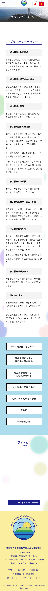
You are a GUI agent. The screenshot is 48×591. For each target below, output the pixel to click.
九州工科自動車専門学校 (24, 398)
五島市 (24, 410)
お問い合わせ (11, 578)
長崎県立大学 (24, 421)
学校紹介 (22, 570)
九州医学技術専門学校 (24, 387)
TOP (10, 570)
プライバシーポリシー (33, 578)
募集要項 (30, 574)
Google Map (24, 502)
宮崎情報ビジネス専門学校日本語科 (24, 359)
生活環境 (17, 574)
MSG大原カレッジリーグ (24, 347)
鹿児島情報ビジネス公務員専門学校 (24, 374)
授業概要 (35, 570)
